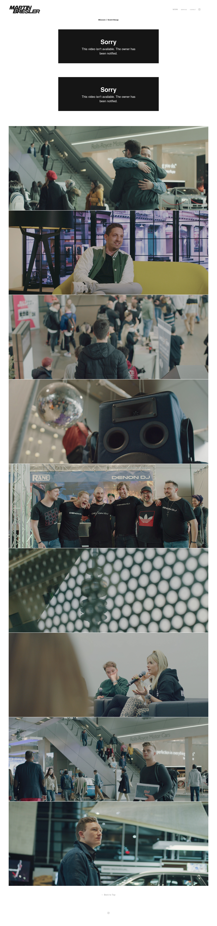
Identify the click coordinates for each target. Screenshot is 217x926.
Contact (193, 10)
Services (184, 10)
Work (175, 9)
